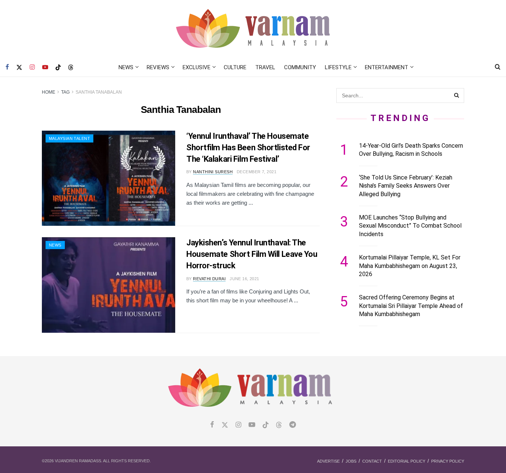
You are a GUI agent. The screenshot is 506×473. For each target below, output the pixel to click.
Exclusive (196, 67)
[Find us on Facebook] (7, 67)
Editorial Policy (406, 461)
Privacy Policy (447, 461)
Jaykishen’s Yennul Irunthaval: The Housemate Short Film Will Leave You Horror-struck (251, 254)
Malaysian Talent (69, 138)
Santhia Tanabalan (99, 92)
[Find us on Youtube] (45, 67)
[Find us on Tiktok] (266, 425)
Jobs (351, 461)
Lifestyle (338, 67)
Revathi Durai (209, 278)
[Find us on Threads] (70, 67)
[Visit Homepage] (253, 29)
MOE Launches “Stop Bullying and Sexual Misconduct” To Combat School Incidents (410, 226)
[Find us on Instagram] (32, 67)
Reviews (158, 67)
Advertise (328, 461)
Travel (265, 67)
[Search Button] (497, 67)
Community (300, 67)
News (126, 67)
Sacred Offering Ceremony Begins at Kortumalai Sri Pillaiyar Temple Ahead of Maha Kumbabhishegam (411, 306)
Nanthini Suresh (213, 172)
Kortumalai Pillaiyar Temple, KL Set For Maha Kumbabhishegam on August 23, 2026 (409, 266)
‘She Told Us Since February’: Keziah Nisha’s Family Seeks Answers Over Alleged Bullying (405, 186)
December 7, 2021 (256, 172)
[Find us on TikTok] (58, 67)
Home (48, 92)
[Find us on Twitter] (19, 67)
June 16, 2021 (244, 278)
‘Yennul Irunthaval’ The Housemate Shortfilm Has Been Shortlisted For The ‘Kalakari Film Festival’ (248, 147)
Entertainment (386, 67)
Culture (235, 67)
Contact (372, 461)
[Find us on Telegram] (292, 425)
